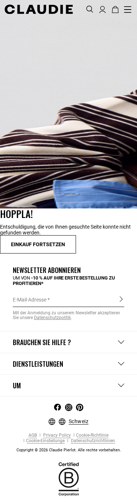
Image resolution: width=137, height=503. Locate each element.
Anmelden (121, 299)
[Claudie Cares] (68, 478)
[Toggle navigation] (128, 9)
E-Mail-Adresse (29, 300)
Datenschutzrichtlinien (92, 441)
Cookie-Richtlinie (92, 435)
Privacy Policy (56, 435)
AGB (32, 435)
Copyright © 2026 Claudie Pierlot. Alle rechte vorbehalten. (68, 450)
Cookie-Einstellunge (45, 441)
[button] (102, 9)
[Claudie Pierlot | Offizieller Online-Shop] (38, 9)
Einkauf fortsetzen (38, 244)
